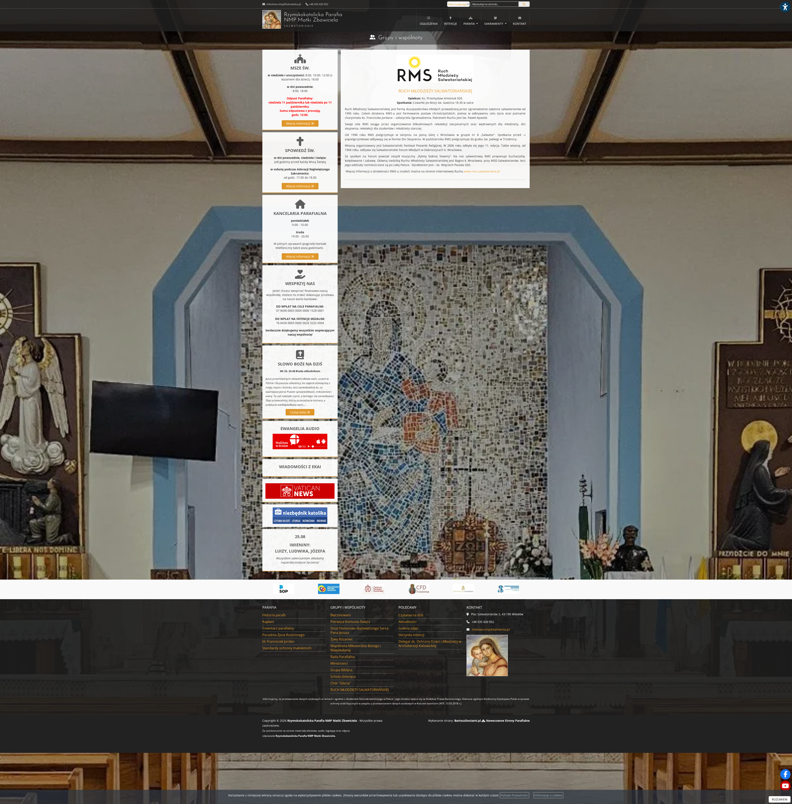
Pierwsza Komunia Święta (350, 621)
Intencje (450, 24)
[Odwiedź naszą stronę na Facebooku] (785, 774)
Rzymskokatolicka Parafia (313, 20)
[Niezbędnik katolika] (300, 515)
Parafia (469, 24)
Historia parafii (273, 615)
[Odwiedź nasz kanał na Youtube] (785, 786)
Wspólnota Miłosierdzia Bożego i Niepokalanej (355, 648)
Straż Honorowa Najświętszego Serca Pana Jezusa (359, 630)
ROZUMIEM (779, 799)
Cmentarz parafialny (278, 628)
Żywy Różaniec (341, 639)
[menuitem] (428, 20)
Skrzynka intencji (411, 635)
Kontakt (519, 24)
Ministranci (339, 663)
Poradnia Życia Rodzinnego (283, 635)
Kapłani (268, 621)
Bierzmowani (340, 615)
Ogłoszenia (429, 24)
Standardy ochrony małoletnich (286, 648)
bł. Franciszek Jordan (278, 641)
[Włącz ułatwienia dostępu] (785, 7)
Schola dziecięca (343, 676)
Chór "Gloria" (340, 683)
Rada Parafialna (342, 656)
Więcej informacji (298, 123)
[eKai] (508, 589)
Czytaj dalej (298, 412)
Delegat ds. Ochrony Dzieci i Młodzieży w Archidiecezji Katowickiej (429, 643)
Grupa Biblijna (341, 670)
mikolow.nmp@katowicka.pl (283, 4)
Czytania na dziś (410, 615)
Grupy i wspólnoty (400, 38)
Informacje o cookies (548, 795)
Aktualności (407, 621)
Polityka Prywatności (514, 795)
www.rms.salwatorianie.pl (482, 171)
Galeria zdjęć (408, 628)
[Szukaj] (524, 4)
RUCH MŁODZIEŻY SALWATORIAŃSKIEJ (359, 689)
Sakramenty (494, 24)
